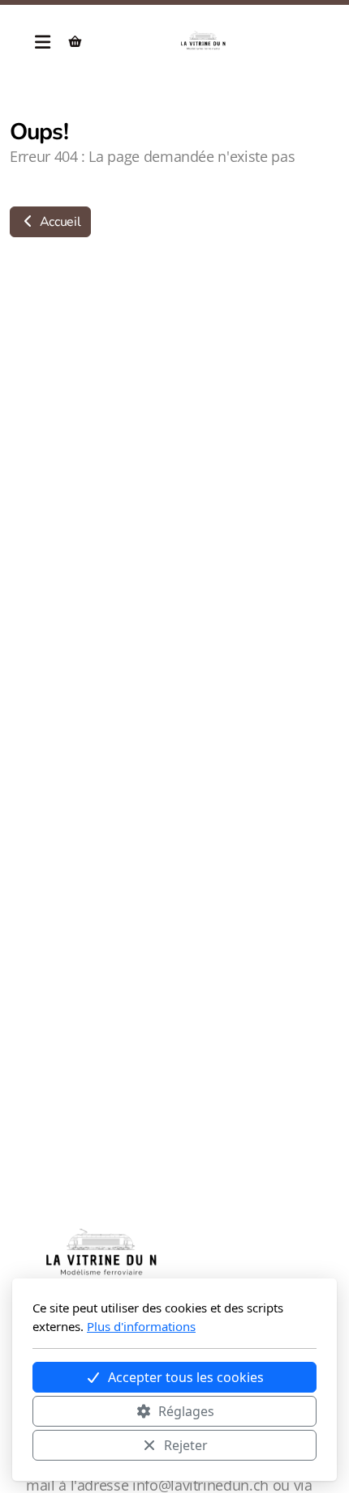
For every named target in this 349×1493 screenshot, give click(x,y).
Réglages (186, 1411)
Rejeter (186, 1445)
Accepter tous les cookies (186, 1377)
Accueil (58, 222)
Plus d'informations (141, 1326)
